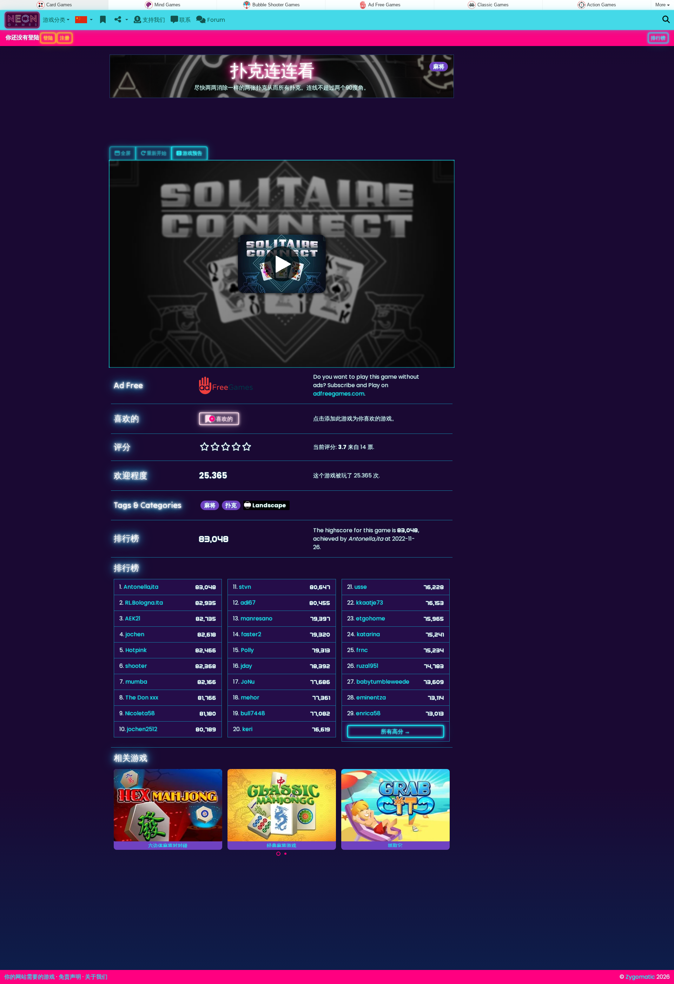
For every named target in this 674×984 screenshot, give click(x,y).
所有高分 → (395, 731)
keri (247, 729)
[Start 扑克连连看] (281, 263)
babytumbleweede (382, 682)
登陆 (48, 38)
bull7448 (252, 713)
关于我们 (96, 977)
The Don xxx (141, 697)
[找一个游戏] (666, 20)
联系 (184, 20)
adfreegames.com (338, 394)
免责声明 (70, 977)
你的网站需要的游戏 (29, 977)
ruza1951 (367, 666)
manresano (256, 618)
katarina (368, 634)
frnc (362, 650)
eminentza (371, 697)
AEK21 (132, 618)
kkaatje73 (369, 603)
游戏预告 (191, 153)
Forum (215, 20)
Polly (247, 650)
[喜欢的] (103, 20)
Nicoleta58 (140, 713)
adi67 (248, 603)
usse (361, 587)
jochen (135, 634)
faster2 (251, 634)
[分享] (120, 20)
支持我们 (153, 20)
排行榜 (658, 38)
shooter (136, 666)
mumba (136, 682)
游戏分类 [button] (54, 20)
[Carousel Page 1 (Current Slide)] (278, 854)
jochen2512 (142, 729)
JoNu (248, 682)
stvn (245, 587)
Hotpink (136, 650)
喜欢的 (224, 418)
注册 (65, 38)
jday (246, 666)
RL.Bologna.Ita (144, 603)
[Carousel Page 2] (285, 854)
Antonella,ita (141, 587)
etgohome (370, 618)
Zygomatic (640, 977)
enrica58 (368, 713)
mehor (250, 697)
